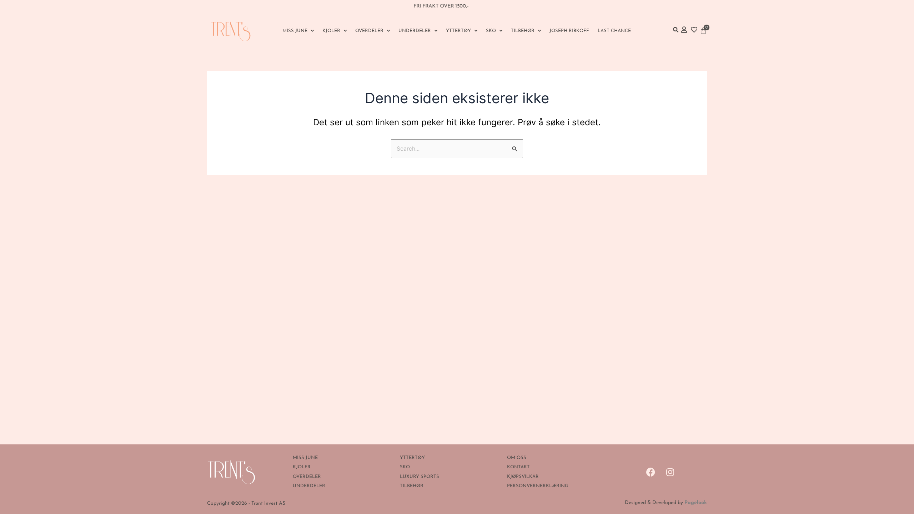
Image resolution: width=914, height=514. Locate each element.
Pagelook (695, 502)
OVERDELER (369, 31)
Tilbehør (522, 31)
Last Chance (614, 31)
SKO (491, 31)
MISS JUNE (294, 31)
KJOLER (331, 31)
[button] (675, 30)
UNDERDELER (414, 31)
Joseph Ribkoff (569, 31)
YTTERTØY (458, 31)
